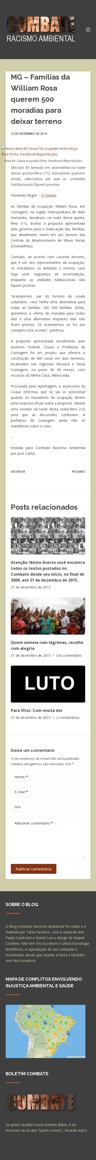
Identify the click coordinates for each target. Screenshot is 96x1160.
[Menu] (88, 29)
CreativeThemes (20, 1153)
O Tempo (48, 195)
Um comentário (68, 655)
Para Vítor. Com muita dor (37, 710)
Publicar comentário (33, 868)
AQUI (83, 1130)
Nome (21, 776)
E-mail (21, 791)
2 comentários (68, 717)
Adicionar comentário (34, 823)
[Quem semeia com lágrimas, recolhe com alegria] (48, 616)
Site (18, 806)
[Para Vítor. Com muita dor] (48, 684)
